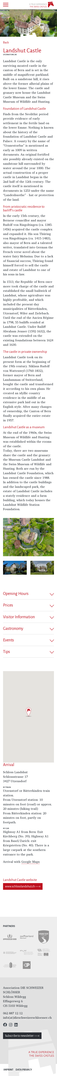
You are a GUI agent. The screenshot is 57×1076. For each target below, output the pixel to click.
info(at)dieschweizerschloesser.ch (27, 1017)
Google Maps (30, 861)
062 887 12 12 (12, 1013)
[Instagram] (10, 1025)
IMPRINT (8, 1069)
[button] (28, 593)
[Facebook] (5, 1025)
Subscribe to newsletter (19, 1035)
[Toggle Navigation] (5, 4)
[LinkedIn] (16, 1025)
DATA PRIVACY (24, 1069)
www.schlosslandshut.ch (20, 886)
